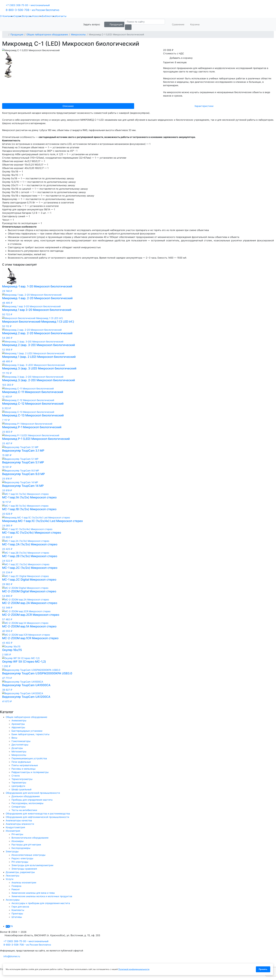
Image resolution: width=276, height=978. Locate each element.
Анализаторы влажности (20, 823)
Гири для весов (20, 906)
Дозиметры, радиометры (20, 872)
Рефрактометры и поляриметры (30, 772)
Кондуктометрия (15, 827)
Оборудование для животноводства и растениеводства (38, 813)
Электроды (12, 851)
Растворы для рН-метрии (26, 844)
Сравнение (177, 24)
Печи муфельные (21, 761)
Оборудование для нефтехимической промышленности (37, 817)
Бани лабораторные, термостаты (30, 734)
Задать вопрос (91, 24)
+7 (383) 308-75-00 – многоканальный (28, 5)
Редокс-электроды (22, 858)
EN (11, 926)
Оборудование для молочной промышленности (33, 792)
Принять (263, 969)
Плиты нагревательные (25, 765)
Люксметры (12, 875)
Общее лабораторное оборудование (47, 34)
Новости (37, 16)
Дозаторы (17, 748)
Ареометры (18, 723)
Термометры (19, 782)
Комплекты (18, 910)
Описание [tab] (68, 106)
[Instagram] (9, 976)
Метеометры (19, 751)
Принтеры (17, 913)
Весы (14, 737)
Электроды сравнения (24, 868)
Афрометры (18, 727)
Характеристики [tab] (203, 106)
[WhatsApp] (9, 963)
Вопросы (27, 16)
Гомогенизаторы (21, 741)
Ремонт (16, 889)
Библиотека (49, 16)
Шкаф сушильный (21, 789)
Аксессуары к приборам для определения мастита (41, 903)
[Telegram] (2, 963)
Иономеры (18, 841)
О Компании (7, 16)
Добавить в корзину (181, 57)
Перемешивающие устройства (29, 758)
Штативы (17, 917)
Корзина (194, 24)
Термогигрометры (22, 779)
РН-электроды (20, 861)
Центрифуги (18, 786)
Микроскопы (78, 34)
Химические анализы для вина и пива (33, 892)
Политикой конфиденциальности (133, 969)
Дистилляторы (20, 744)
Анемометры (19, 720)
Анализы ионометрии (24, 882)
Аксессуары (13, 899)
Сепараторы (19, 806)
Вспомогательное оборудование (30, 837)
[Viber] (16, 963)
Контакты (61, 16)
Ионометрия (13, 830)
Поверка (16, 885)
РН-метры (17, 834)
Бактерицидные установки (27, 730)
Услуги (9, 879)
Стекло (16, 775)
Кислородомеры (21, 848)
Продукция (115, 24)
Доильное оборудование (26, 796)
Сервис (18, 16)
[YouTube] (2, 976)
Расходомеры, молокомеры (27, 803)
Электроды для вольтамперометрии (32, 865)
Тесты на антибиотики (24, 810)
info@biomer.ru (11, 956)
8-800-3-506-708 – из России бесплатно (32, 9)
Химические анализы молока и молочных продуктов (42, 896)
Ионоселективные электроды (28, 854)
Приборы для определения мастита (32, 799)
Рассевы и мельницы (24, 768)
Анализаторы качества (19, 820)
